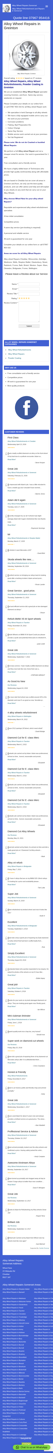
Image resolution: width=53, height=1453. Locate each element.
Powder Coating (14, 358)
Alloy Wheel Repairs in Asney (13, 1329)
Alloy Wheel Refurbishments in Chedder (22, 441)
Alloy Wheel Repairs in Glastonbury (15, 1304)
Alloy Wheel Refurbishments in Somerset (22, 472)
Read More (11, 459)
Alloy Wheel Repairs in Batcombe (14, 1394)
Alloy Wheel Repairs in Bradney (14, 1354)
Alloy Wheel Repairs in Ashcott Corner (16, 1323)
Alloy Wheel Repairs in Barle (13, 1388)
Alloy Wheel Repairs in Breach (13, 1363)
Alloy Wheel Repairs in (42, 1329)
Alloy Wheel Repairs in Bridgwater (20, 866)
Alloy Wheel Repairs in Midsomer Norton (17, 1301)
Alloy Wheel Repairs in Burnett (13, 1348)
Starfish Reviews (44, 1248)
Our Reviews (12, 685)
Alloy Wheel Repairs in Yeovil (13, 1308)
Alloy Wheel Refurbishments (19, 350)
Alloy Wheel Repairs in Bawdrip (14, 1382)
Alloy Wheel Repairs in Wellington (19, 716)
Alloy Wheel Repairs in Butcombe (14, 1342)
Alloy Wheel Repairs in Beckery (14, 1385)
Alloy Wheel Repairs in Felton (13, 1407)
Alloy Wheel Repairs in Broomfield (14, 1357)
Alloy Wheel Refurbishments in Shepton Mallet (24, 538)
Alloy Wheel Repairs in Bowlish (13, 1351)
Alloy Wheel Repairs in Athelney (14, 1320)
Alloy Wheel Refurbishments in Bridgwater (22, 926)
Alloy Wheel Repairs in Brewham (14, 1366)
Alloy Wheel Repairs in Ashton (13, 1326)
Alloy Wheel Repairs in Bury (12, 1339)
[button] (31, 1447)
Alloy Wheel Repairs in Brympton (14, 1360)
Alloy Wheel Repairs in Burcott (13, 1345)
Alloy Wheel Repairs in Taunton (19, 623)
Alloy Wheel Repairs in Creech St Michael (17, 1438)
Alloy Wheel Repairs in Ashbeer (14, 1332)
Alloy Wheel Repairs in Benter (13, 1379)
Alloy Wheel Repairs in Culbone (14, 1419)
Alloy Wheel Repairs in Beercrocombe (16, 1376)
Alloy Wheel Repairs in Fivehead (14, 1410)
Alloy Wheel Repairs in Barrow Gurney (16, 1391)
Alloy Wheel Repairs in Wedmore (14, 1298)
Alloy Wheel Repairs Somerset (24, 5)
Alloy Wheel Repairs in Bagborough (15, 1400)
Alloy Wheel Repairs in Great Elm (14, 1404)
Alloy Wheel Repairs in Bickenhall (14, 1369)
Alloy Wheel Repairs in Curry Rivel (15, 1422)
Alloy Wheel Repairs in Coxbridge (14, 1435)
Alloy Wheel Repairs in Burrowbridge (15, 1335)
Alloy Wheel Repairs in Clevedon (14, 1314)
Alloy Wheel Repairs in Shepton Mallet (16, 1289)
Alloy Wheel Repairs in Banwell (14, 1292)
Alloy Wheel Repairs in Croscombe (15, 1425)
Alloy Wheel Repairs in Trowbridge (15, 1317)
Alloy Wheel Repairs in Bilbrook (14, 1373)
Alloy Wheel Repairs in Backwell (14, 1397)
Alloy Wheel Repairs (16, 354)
